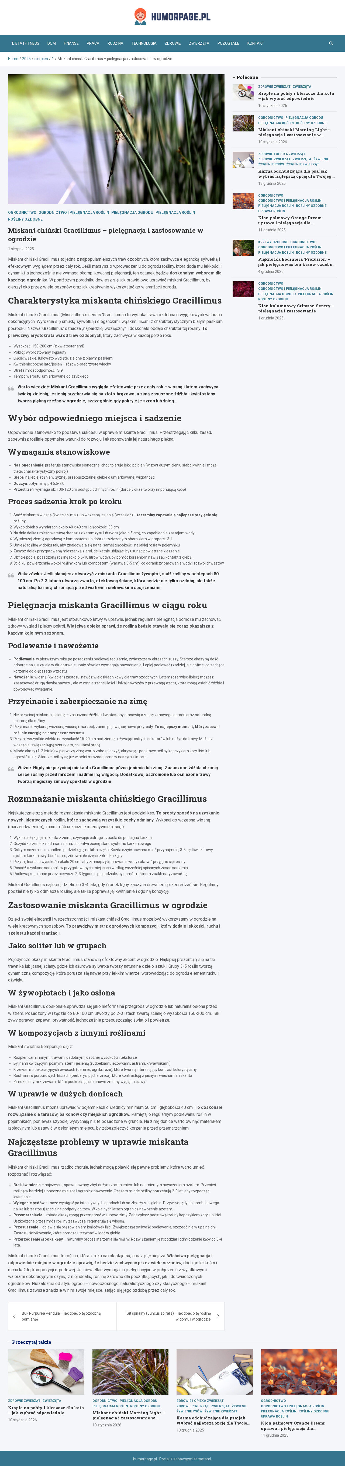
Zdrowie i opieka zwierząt (281, 154)
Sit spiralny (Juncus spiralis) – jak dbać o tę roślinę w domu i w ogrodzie (169, 1316)
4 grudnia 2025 (271, 271)
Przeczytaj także (31, 1342)
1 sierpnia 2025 (21, 249)
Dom (51, 43)
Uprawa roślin (271, 211)
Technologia (144, 43)
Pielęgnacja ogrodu (132, 212)
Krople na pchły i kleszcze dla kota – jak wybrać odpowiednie (296, 95)
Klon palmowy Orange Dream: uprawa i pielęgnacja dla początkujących (290, 223)
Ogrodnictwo (22, 212)
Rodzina (115, 43)
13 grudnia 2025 (272, 183)
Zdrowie (173, 43)
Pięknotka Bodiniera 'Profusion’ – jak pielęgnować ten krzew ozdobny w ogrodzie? (296, 264)
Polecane (247, 77)
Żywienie (321, 159)
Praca (93, 43)
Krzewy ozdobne (273, 242)
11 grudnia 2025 (272, 230)
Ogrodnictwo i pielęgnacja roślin (74, 212)
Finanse (71, 43)
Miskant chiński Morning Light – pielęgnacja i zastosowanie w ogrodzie (294, 135)
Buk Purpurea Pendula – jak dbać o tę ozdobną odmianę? (61, 1316)
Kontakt (255, 43)
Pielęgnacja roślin (175, 212)
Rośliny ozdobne (25, 219)
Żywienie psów (271, 164)
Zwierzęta (199, 43)
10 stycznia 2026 (272, 105)
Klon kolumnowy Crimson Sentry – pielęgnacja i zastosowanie (296, 308)
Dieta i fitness (25, 43)
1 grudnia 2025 (271, 318)
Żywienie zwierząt (302, 164)
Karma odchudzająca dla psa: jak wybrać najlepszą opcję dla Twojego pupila (296, 176)
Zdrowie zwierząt (274, 87)
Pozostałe (228, 43)
